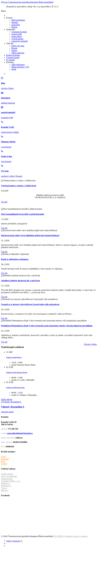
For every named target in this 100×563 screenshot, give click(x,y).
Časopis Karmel (12, 57)
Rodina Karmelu (13, 55)
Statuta (14, 50)
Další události (6, 399)
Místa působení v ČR (20, 67)
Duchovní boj (6, 479)
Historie (14, 22)
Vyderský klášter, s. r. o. (11, 481)
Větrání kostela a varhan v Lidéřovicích (18, 186)
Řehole (14, 27)
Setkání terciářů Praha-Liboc (15, 387)
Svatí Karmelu (17, 39)
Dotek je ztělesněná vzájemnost (14, 259)
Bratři (13, 69)
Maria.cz (4, 490)
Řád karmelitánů (18, 20)
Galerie (4, 464)
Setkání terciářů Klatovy (14, 357)
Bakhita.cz (5, 483)
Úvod (3, 457)
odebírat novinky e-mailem (76, 536)
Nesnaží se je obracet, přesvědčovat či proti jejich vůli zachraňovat (30, 304)
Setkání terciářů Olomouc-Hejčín (16, 372)
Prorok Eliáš (16, 34)
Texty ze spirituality (9, 476)
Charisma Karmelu (19, 32)
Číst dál (4, 202)
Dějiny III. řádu (17, 46)
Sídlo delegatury (18, 64)
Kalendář (5, 459)
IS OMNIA (59, 536)
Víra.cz (4, 488)
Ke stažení (10, 60)
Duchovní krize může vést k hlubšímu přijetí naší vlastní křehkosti (30, 235)
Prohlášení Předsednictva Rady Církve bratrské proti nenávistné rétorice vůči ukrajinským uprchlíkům (46, 326)
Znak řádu (15, 25)
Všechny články (90, 344)
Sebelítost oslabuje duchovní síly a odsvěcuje (20, 280)
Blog (3, 461)
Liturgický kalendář (19, 41)
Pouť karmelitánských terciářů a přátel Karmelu (22, 214)
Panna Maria (16, 36)
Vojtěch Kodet (7, 474)
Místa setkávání (17, 53)
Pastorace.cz (6, 486)
